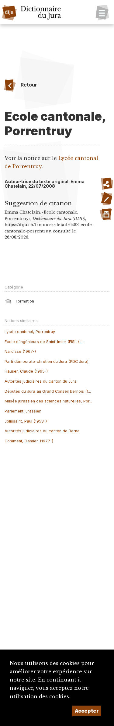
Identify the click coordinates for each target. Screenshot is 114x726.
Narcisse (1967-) (20, 351)
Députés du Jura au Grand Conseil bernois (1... (48, 391)
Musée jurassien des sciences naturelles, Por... (48, 401)
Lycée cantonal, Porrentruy (30, 331)
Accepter (87, 711)
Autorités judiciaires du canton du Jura (41, 381)
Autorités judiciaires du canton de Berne (42, 431)
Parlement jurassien (23, 411)
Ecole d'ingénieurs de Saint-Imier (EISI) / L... (45, 341)
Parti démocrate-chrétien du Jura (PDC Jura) (46, 361)
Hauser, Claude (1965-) (26, 371)
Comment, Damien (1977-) (29, 441)
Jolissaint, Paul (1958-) (26, 421)
